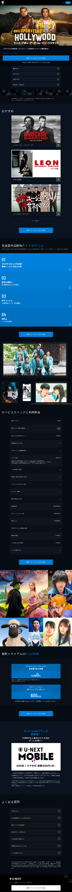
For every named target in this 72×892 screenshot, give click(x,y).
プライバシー (22, 882)
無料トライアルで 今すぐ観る (36, 58)
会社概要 (16, 882)
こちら (48, 62)
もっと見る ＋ (36, 220)
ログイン (68, 2)
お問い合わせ (29, 882)
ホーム (11, 882)
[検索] (63, 2)
